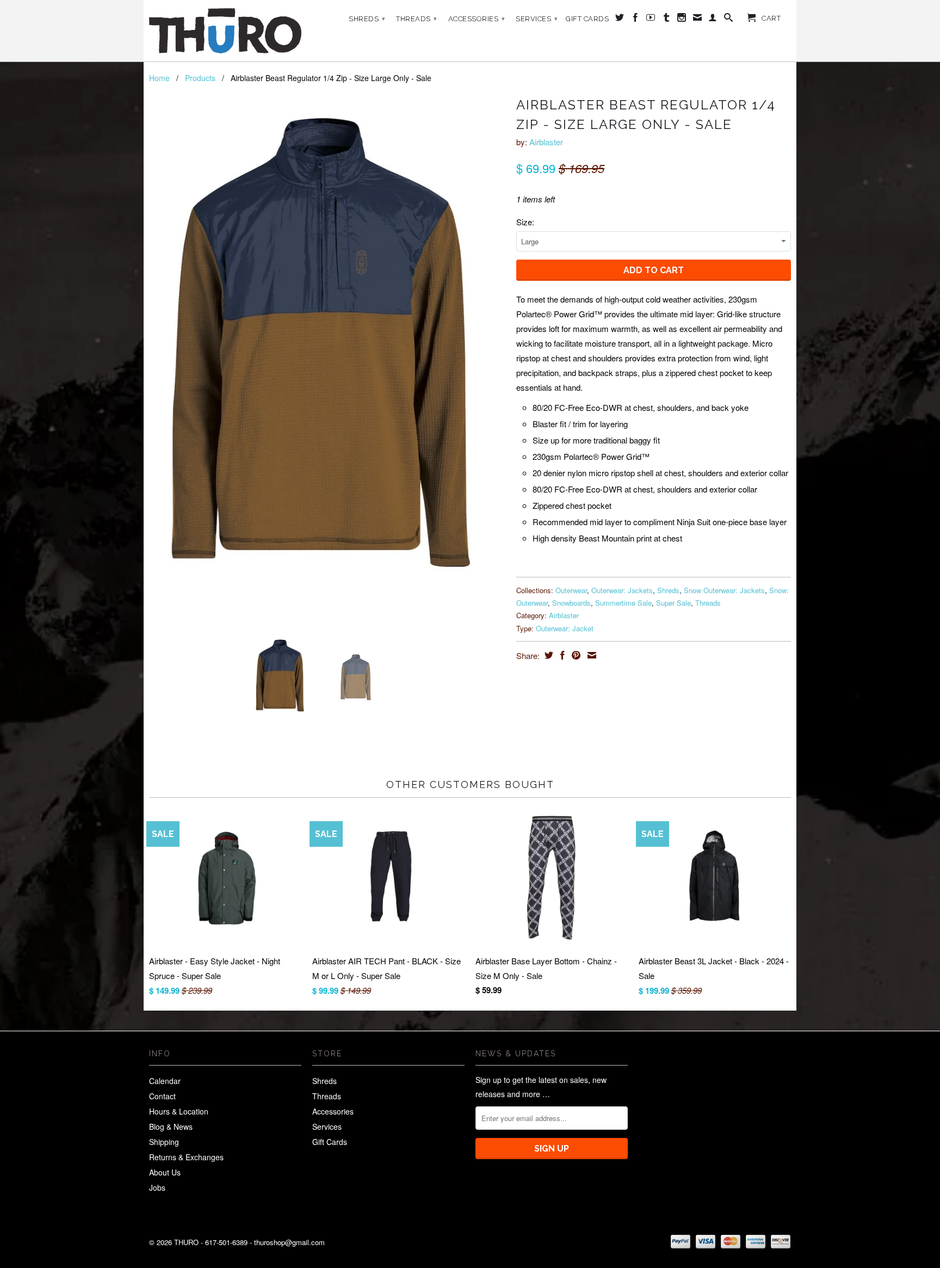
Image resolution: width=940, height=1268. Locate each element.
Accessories (476, 19)
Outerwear (571, 590)
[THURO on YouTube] (650, 19)
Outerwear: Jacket (564, 628)
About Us (165, 1172)
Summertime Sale (623, 603)
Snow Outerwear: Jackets (724, 590)
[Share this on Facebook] (561, 655)
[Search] (728, 19)
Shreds (367, 19)
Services (537, 19)
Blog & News (171, 1126)
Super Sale (673, 603)
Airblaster (546, 141)
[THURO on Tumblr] (666, 19)
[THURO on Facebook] (635, 19)
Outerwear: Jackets (622, 590)
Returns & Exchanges (186, 1157)
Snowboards (571, 603)
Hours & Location (178, 1111)
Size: (525, 221)
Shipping (164, 1141)
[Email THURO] (697, 19)
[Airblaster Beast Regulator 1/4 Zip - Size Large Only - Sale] (327, 344)
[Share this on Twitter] (547, 655)
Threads (416, 19)
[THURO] (225, 30)
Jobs (157, 1187)
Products (200, 77)
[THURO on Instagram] (682, 19)
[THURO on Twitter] (619, 19)
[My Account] (713, 19)
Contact (162, 1096)
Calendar (165, 1080)
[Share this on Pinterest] (574, 655)
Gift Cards (587, 19)
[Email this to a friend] (590, 655)
